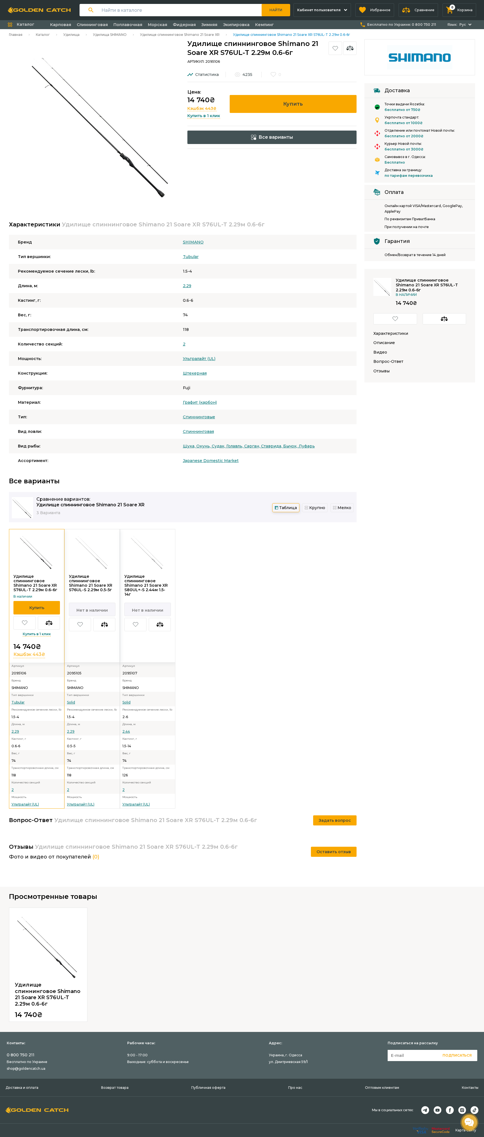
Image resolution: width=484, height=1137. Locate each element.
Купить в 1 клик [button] (203, 115)
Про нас (295, 1087)
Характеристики (390, 333)
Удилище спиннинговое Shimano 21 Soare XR (180, 35)
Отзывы (381, 371)
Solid (71, 702)
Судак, (219, 446)
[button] (374, 10)
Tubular (191, 256)
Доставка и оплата (22, 1087)
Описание (384, 342)
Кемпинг (264, 24)
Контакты (470, 1087)
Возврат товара (115, 1087)
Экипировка (236, 24)
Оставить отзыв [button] (334, 851)
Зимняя (209, 24)
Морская (157, 24)
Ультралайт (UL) (199, 358)
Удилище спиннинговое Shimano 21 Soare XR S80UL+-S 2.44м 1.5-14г (146, 585)
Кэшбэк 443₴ (202, 108)
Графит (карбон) (200, 402)
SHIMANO (193, 242)
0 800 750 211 (20, 1054)
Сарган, (252, 446)
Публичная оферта (208, 1087)
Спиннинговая (92, 24)
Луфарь (307, 446)
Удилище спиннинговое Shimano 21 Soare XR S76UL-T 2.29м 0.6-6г (35, 583)
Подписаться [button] (457, 1055)
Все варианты (276, 137)
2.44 (126, 731)
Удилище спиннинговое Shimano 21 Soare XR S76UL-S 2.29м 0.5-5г (90, 583)
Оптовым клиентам (382, 1087)
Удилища (71, 35)
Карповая (60, 24)
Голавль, (235, 446)
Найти (275, 10)
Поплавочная (127, 24)
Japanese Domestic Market (211, 460)
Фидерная (184, 24)
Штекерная (195, 373)
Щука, (189, 446)
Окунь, (204, 446)
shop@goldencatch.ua (26, 1068)
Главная (15, 35)
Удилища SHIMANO (110, 35)
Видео (380, 352)
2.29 (187, 285)
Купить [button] (293, 104)
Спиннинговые (199, 416)
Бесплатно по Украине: (401, 24)
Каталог (43, 35)
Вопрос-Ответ (388, 361)
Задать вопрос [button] (335, 820)
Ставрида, (272, 446)
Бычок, (291, 446)
